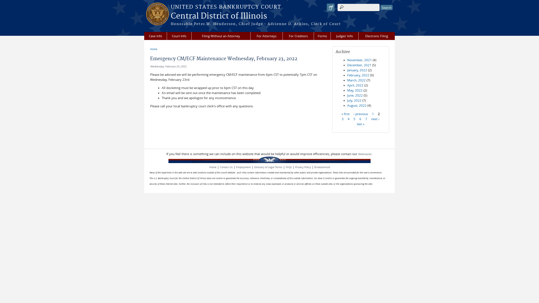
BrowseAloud (322, 167)
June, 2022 (355, 95)
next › (375, 119)
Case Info (155, 36)
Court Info (179, 36)
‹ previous (361, 114)
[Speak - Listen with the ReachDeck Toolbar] (331, 7)
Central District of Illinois (219, 16)
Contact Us (226, 167)
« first (346, 114)
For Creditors (298, 36)
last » (360, 124)
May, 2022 (355, 90)
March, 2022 (356, 80)
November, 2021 (359, 60)
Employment (243, 167)
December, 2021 (359, 65)
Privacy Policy (303, 167)
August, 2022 (357, 105)
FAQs (289, 167)
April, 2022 (355, 85)
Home (153, 49)
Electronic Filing (376, 36)
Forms (322, 36)
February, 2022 (358, 75)
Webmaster (365, 154)
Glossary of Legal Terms (268, 167)
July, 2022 (354, 100)
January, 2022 (357, 70)
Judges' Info (344, 36)
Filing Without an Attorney (221, 36)
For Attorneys (266, 36)
